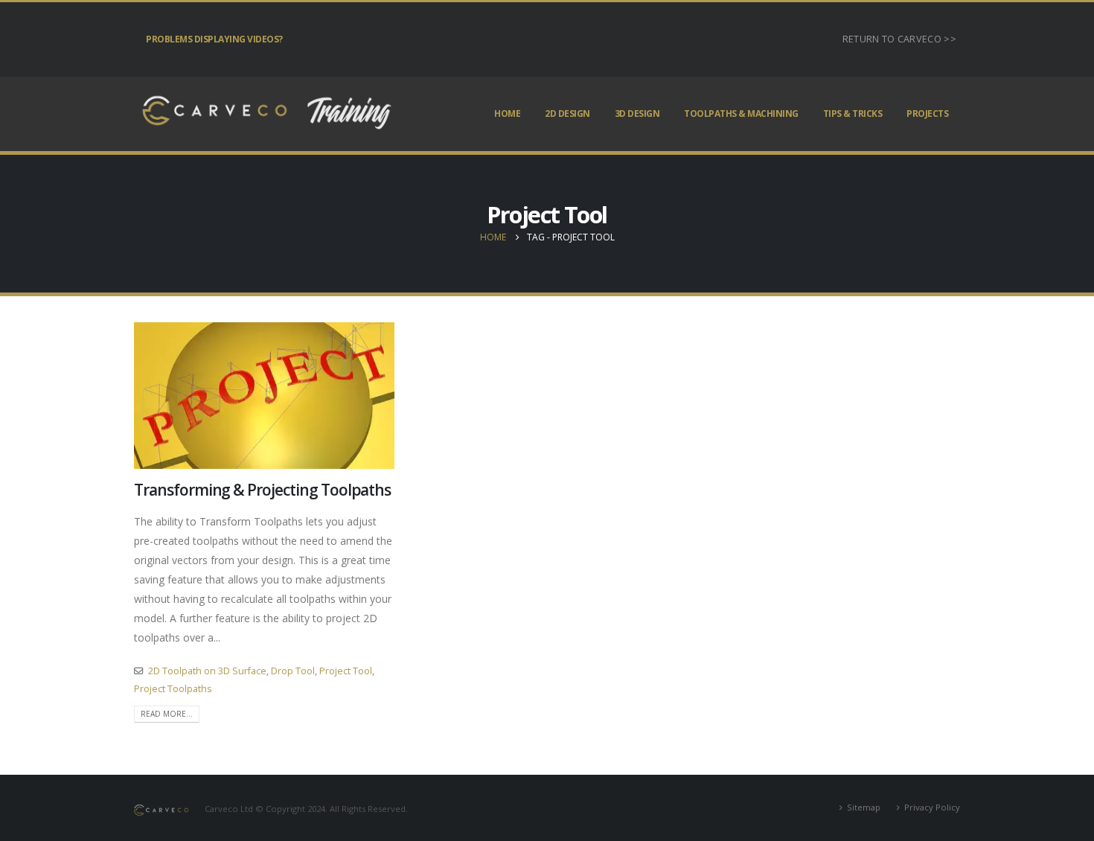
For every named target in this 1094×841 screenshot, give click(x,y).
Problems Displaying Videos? (214, 39)
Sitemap (863, 807)
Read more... (167, 714)
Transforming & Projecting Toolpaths (262, 489)
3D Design (637, 113)
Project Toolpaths (173, 688)
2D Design (567, 113)
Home (507, 113)
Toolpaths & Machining (741, 113)
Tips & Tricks (853, 113)
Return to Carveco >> (899, 39)
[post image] (264, 395)
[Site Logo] (264, 114)
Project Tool (345, 671)
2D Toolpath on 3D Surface (207, 671)
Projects (927, 113)
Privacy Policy (932, 807)
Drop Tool (293, 671)
